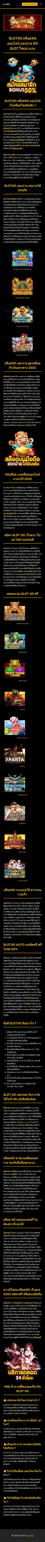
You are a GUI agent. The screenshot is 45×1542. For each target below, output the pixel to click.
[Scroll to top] (40, 1525)
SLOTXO (29, 1536)
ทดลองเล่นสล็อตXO (17, 140)
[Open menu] (40, 4)
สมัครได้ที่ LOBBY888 (30, 4)
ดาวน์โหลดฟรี (35, 1337)
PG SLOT (36, 396)
